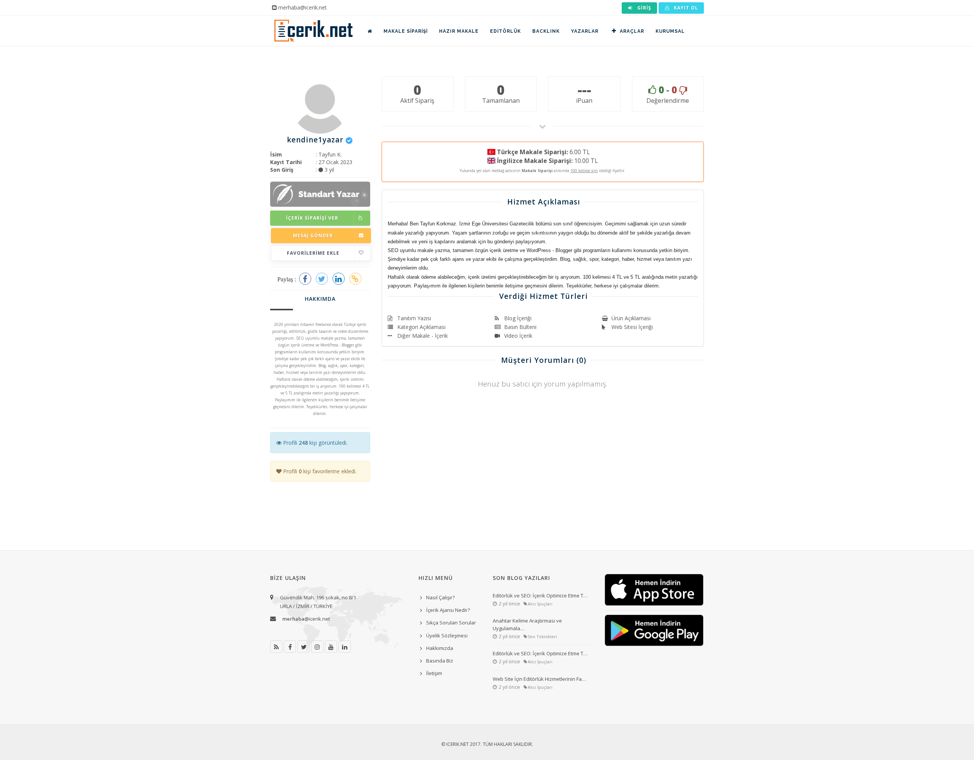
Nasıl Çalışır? (440, 597)
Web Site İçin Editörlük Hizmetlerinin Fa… (539, 678)
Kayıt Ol (685, 8)
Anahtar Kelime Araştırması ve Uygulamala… (527, 624)
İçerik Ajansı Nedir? (448, 610)
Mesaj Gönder (313, 235)
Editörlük (505, 31)
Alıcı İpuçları (540, 604)
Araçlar (632, 31)
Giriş (643, 8)
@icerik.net (306, 618)
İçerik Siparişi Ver (312, 218)
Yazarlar (584, 31)
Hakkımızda (439, 648)
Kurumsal (670, 31)
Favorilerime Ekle (313, 253)
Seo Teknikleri (542, 636)
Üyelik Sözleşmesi (447, 635)
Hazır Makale (459, 31)
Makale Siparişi (406, 31)
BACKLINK (546, 31)
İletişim (434, 673)
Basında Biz (439, 660)
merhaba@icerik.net (302, 7)
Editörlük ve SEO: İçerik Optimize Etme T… (540, 595)
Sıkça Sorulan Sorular (451, 622)
